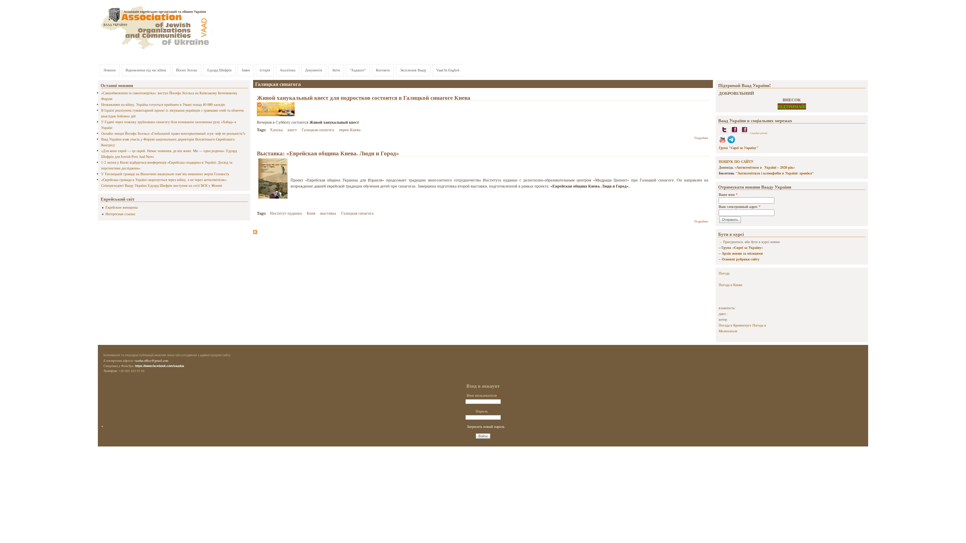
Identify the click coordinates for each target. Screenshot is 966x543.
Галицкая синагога (318, 129)
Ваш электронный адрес (739, 206)
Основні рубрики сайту (740, 259)
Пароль (483, 411)
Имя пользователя (483, 395)
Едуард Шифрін (219, 70)
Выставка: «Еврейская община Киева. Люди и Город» (328, 153)
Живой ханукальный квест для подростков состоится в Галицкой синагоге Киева (363, 97)
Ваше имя (728, 194)
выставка (328, 213)
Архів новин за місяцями (742, 253)
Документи (313, 70)
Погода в (730, 284)
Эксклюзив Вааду (413, 70)
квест (292, 129)
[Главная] (155, 49)
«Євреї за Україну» (747, 247)
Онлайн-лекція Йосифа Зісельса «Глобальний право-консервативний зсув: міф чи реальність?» (173, 133)
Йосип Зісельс (186, 70)
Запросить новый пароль (485, 426)
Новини (110, 70)
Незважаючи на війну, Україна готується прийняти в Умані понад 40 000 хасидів (163, 104)
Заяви (246, 70)
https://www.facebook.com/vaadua (159, 366)
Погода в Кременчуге (735, 325)
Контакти (383, 70)
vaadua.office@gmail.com (151, 360)
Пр (725, 241)
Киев (311, 213)
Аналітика (287, 70)
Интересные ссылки (120, 213)
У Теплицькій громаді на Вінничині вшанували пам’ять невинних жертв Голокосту (165, 173)
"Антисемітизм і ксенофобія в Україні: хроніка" (775, 173)
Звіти (336, 70)
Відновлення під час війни (146, 70)
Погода (724, 273)
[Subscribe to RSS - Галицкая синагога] (255, 232)
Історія (265, 70)
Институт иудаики (286, 213)
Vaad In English (447, 70)
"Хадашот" (358, 70)
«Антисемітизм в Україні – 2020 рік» (765, 167)
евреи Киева (349, 129)
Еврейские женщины (121, 207)
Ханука (276, 129)
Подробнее (701, 138)
